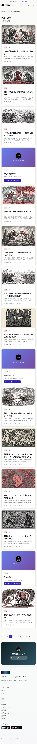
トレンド (3, 696)
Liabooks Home (14, 1)
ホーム (3, 690)
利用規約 (3, 710)
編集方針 (3, 716)
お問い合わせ (5, 713)
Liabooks (12, 736)
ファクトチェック (6, 719)
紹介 (2, 699)
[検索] (29, 5)
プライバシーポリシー (7, 707)
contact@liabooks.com (13, 180)
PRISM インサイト (6, 693)
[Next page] (29, 636)
